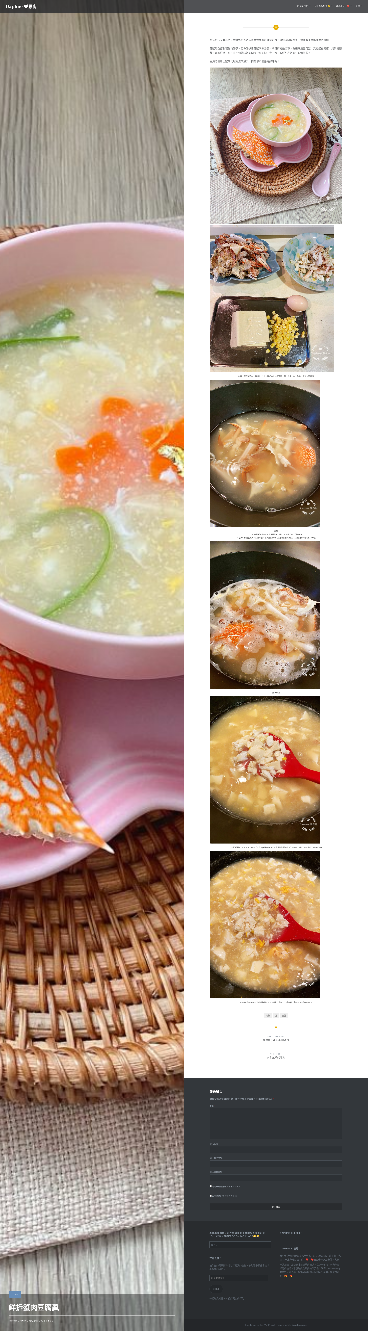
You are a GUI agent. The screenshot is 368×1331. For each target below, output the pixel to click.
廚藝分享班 (302, 6)
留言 (212, 1106)
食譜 (357, 6)
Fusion (15, 1294)
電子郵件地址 (217, 1158)
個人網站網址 (216, 1172)
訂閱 (216, 1288)
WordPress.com (299, 1325)
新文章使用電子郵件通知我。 (225, 1196)
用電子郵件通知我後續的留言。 (226, 1186)
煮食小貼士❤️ (343, 6)
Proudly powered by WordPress (259, 1325)
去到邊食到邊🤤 (322, 6)
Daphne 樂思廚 (21, 6)
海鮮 (268, 1015)
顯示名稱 (215, 1144)
